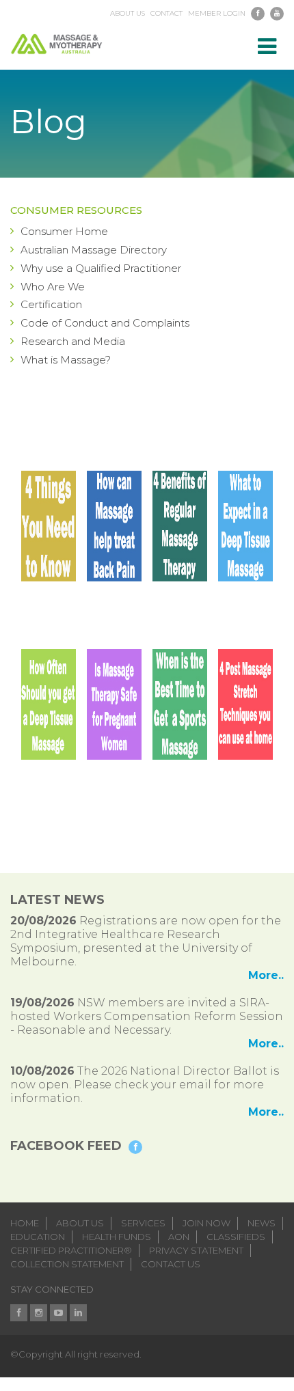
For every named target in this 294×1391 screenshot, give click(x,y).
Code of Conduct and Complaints (105, 322)
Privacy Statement (196, 1250)
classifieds (235, 1236)
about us (127, 14)
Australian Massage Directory (94, 249)
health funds (116, 1236)
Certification (51, 304)
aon (178, 1236)
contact (166, 14)
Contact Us (170, 1263)
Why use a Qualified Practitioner (101, 268)
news (262, 1222)
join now (206, 1222)
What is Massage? (66, 359)
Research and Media (73, 341)
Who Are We (53, 286)
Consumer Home (64, 231)
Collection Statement (67, 1263)
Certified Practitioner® (71, 1250)
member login (216, 14)
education (37, 1236)
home (24, 1222)
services (143, 1222)
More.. (266, 975)
